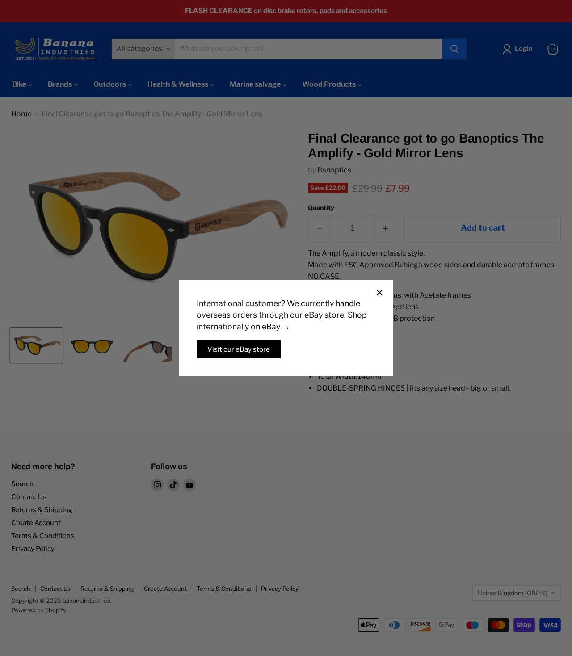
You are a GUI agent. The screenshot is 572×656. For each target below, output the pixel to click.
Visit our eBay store (238, 349)
